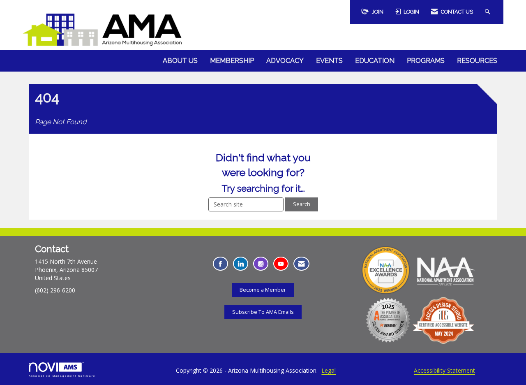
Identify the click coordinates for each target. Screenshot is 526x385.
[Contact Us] (301, 264)
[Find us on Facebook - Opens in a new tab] (220, 264)
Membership (232, 61)
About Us (180, 61)
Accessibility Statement (444, 370)
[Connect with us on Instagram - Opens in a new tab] (260, 264)
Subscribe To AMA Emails (263, 311)
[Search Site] (488, 12)
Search (301, 204)
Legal (328, 370)
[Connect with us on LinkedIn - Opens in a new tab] (240, 264)
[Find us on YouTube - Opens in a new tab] (280, 264)
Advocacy (285, 61)
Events (329, 61)
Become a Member (263, 289)
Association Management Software (62, 375)
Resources (477, 61)
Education (374, 61)
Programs (426, 61)
